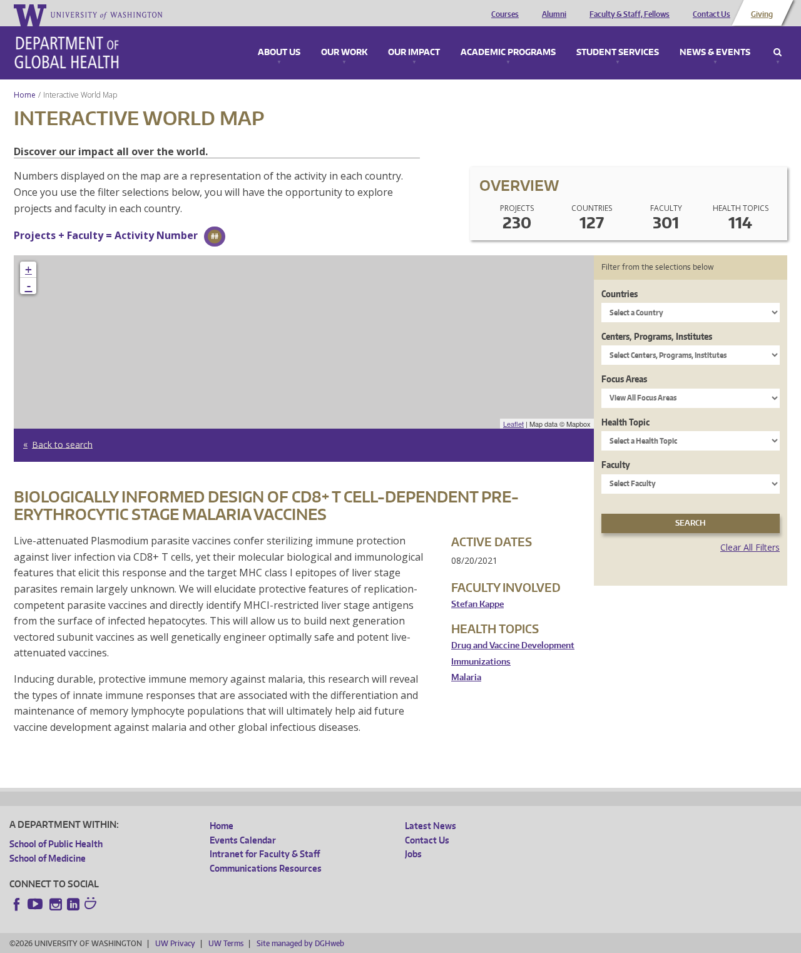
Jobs (413, 854)
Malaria (466, 677)
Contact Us (711, 14)
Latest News (430, 825)
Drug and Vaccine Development (512, 645)
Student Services (617, 52)
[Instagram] (55, 904)
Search (777, 52)
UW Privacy (175, 943)
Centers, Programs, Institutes (656, 336)
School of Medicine (47, 858)
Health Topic (625, 422)
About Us (279, 52)
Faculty (615, 464)
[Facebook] (16, 904)
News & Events (715, 52)
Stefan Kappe (477, 604)
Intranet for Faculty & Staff (265, 854)
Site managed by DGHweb (300, 943)
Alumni (554, 14)
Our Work (344, 52)
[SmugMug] (91, 904)
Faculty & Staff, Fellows (629, 14)
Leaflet (513, 424)
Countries (619, 293)
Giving (762, 14)
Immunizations (481, 661)
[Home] (67, 52)
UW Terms (225, 943)
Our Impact (414, 52)
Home (25, 94)
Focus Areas (624, 379)
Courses (505, 14)
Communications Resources (266, 868)
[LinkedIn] (73, 904)
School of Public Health (56, 843)
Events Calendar (243, 840)
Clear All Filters (750, 547)
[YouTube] (36, 904)
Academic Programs (508, 52)
